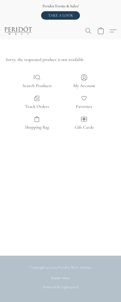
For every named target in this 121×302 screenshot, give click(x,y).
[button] (60, 15)
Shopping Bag (37, 127)
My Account (84, 85)
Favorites (84, 106)
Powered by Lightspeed (61, 287)
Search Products (37, 85)
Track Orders (37, 106)
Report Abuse (60, 278)
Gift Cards (84, 127)
